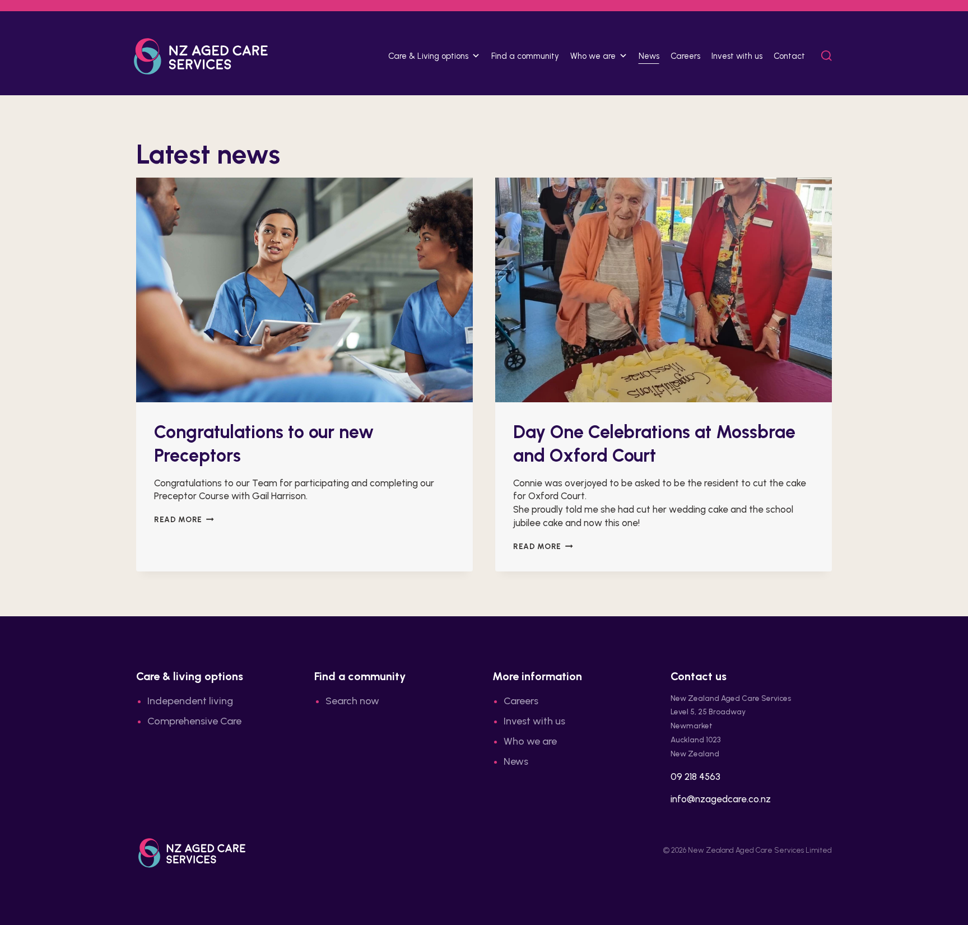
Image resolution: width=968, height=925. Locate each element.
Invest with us (736, 56)
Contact (789, 56)
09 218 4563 (695, 776)
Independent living (190, 701)
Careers (685, 56)
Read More (184, 519)
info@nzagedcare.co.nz (721, 799)
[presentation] (304, 290)
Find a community (525, 56)
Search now (352, 701)
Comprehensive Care (194, 721)
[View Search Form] (826, 56)
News (649, 56)
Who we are (530, 741)
